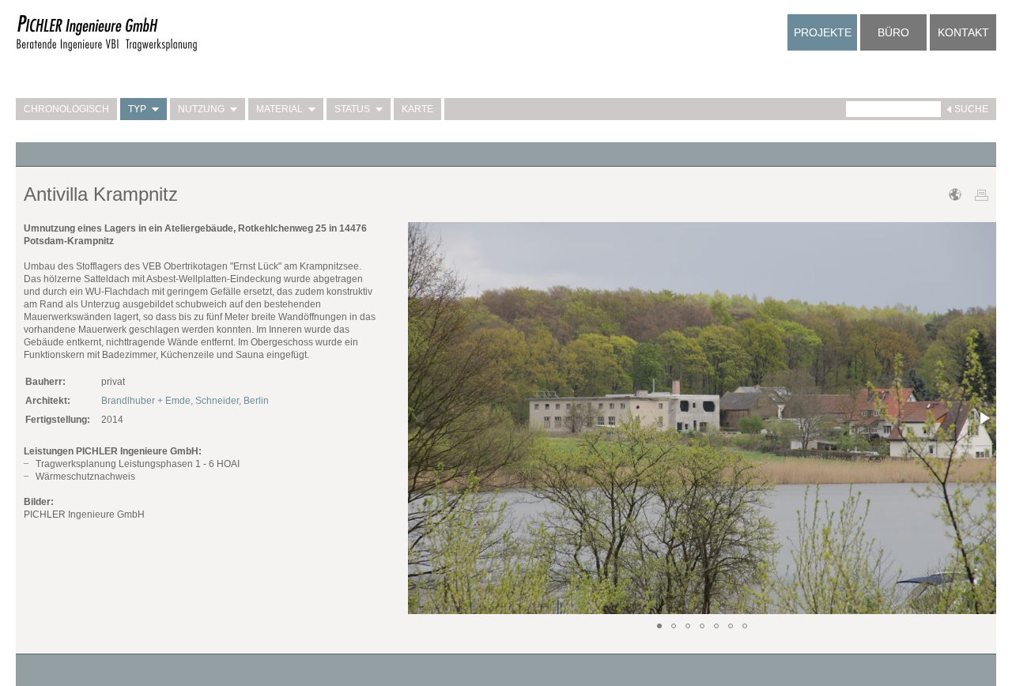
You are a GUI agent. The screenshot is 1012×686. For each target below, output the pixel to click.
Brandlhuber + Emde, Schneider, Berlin (185, 400)
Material (279, 109)
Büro (893, 32)
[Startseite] (107, 49)
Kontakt (963, 32)
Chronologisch (66, 109)
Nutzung (201, 109)
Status (352, 109)
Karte (417, 109)
